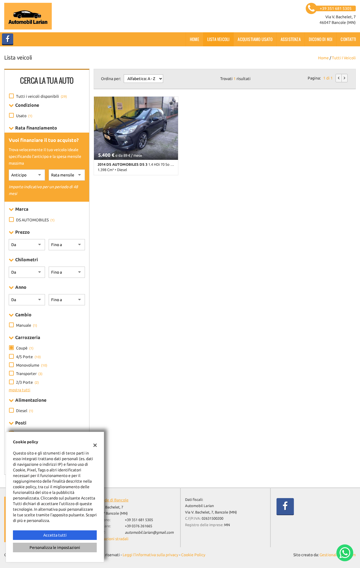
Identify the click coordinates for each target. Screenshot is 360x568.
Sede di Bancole (114, 500)
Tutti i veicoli (344, 58)
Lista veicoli (218, 39)
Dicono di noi (321, 39)
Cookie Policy (193, 555)
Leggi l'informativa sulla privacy (150, 555)
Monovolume (31, 365)
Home (194, 39)
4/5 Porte (28, 357)
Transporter (29, 373)
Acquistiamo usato (255, 39)
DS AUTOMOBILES (35, 220)
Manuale (26, 325)
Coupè (24, 348)
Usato (24, 115)
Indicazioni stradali (112, 539)
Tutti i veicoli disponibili (41, 96)
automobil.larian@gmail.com (149, 532)
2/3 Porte (27, 382)
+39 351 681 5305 (139, 520)
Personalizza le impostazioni (55, 547)
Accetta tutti (55, 535)
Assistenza (291, 39)
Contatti (348, 39)
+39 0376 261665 (138, 526)
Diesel (24, 410)
